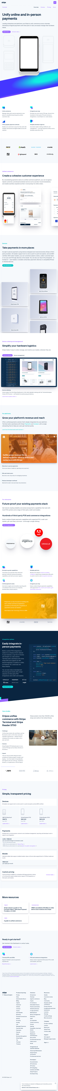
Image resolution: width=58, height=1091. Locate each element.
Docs (54, 7)
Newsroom (46, 1027)
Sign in (46, 1042)
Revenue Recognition (21, 1036)
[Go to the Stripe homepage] (4, 993)
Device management (19, 355)
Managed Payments (21, 1026)
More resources (48, 1018)
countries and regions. (14, 976)
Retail (31, 1043)
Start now (6, 31)
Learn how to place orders (9, 396)
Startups (32, 997)
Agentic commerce (35, 999)
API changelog (33, 1067)
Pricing (49, 7)
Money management (35, 1014)
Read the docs (7, 686)
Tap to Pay (20, 844)
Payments (28, 424)
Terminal (4, 7)
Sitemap (46, 1014)
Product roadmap (48, 1023)
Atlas (17, 997)
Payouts (18, 1032)
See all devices (7, 265)
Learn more (5, 823)
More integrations (8, 525)
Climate (18, 1006)
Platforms (32, 1016)
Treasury (18, 1044)
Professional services (35, 1039)
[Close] (55, 1083)
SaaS (31, 1018)
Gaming (32, 1026)
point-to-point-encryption (28, 846)
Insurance (32, 1032)
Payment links (19, 1028)
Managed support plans (50, 1039)
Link (17, 1024)
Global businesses (34, 1008)
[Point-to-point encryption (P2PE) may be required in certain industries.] (36, 846)
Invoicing (18, 1020)
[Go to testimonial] (26, 617)
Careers (46, 1025)
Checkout (18, 1004)
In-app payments (34, 1010)
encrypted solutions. (47, 576)
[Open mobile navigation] (54, 2)
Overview (36, 7)
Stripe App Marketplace (36, 1050)
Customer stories (48, 997)
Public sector (33, 1041)
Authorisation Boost (21, 999)
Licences (46, 1012)
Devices (43, 7)
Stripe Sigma (19, 1038)
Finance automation (35, 1006)
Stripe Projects (33, 1071)
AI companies (33, 1020)
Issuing (18, 1022)
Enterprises (33, 995)
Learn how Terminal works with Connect (12, 429)
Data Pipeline (19, 1012)
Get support (47, 1037)
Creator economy (34, 1022)
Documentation (34, 1062)
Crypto (18, 1010)
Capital (18, 1002)
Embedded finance (34, 1004)
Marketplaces (33, 1012)
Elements (18, 1014)
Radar (17, 1034)
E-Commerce (33, 1002)
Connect (36, 424)
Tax (17, 1040)
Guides (46, 995)
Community (47, 1000)
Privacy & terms (48, 1006)
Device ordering (7, 355)
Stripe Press (47, 1029)
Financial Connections (21, 1016)
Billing (17, 1000)
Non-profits (33, 1037)
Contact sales (15, 31)
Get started (6, 947)
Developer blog (34, 1073)
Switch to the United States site (30, 1087)
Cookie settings (48, 1016)
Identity (18, 1018)
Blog (45, 999)
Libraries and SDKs (34, 1069)
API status (32, 1065)
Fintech (32, 1024)
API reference (33, 1064)
